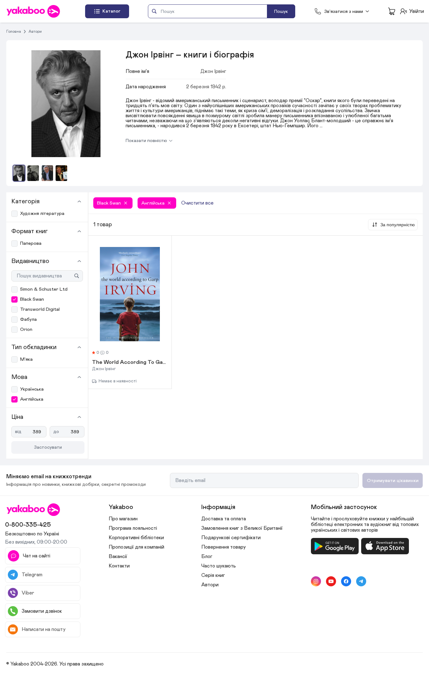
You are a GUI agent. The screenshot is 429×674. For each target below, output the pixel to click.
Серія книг (213, 575)
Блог (206, 556)
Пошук (281, 11)
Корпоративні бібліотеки (136, 537)
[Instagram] (316, 581)
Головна (13, 31)
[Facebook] (346, 581)
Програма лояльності (133, 528)
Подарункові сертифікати (231, 537)
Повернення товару (223, 547)
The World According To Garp (130, 362)
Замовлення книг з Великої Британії (242, 528)
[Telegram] (361, 581)
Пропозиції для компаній (136, 547)
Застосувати (48, 447)
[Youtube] (331, 581)
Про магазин (123, 518)
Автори (35, 31)
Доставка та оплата (223, 518)
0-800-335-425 (28, 525)
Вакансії (118, 556)
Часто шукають (218, 565)
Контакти (119, 565)
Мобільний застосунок (344, 507)
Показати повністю (146, 140)
